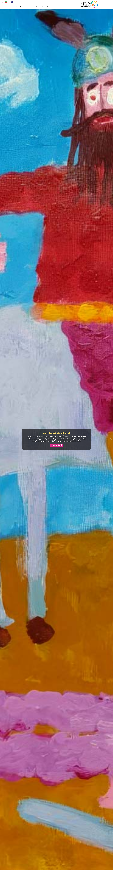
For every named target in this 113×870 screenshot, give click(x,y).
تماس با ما (32, 6)
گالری (47, 6)
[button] (111, 439)
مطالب (43, 6)
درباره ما (38, 6)
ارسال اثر (20, 6)
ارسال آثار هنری (56, 445)
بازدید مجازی (26, 6)
